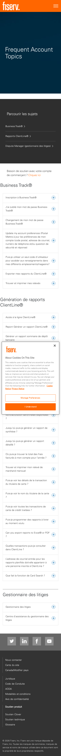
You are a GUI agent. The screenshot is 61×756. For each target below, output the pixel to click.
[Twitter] (12, 641)
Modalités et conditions (17, 693)
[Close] (54, 345)
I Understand (31, 406)
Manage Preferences (30, 398)
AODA (8, 688)
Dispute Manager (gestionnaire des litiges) (28, 145)
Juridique (10, 678)
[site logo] (11, 6)
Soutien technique (15, 719)
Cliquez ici (34, 175)
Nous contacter (13, 659)
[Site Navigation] (55, 6)
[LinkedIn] (24, 641)
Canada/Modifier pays (16, 670)
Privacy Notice (18, 388)
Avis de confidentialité (17, 699)
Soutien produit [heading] (13, 706)
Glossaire (10, 724)
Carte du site (12, 665)
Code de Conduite (15, 683)
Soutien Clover (13, 714)
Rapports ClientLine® (16, 136)
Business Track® (14, 126)
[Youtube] (49, 641)
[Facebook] (37, 641)
